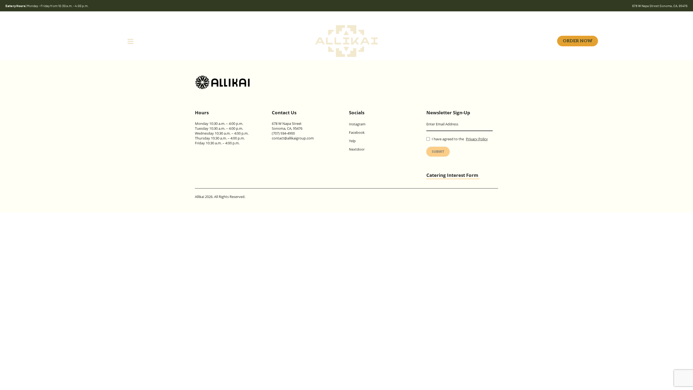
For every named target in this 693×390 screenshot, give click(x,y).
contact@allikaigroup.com (293, 138)
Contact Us (284, 112)
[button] (69, 41)
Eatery (192, 40)
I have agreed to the (460, 138)
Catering (220, 40)
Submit (438, 151)
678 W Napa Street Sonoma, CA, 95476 (660, 6)
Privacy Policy (477, 138)
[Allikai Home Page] (222, 82)
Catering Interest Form (452, 175)
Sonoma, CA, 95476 (287, 128)
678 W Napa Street (287, 123)
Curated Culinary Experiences (485, 40)
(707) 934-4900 (283, 133)
